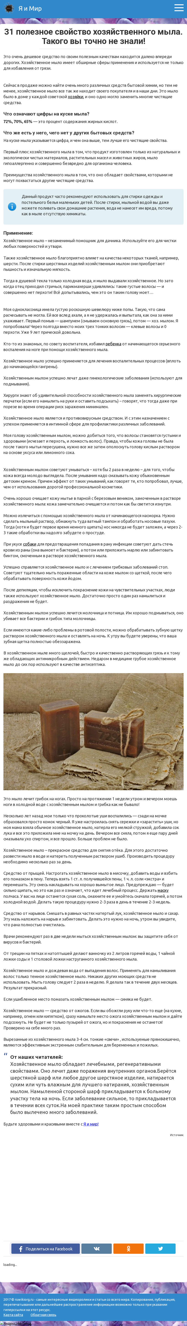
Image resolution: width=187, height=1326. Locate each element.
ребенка (113, 343)
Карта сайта (13, 1315)
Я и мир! (91, 1124)
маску (163, 890)
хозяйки (75, 96)
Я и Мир (29, 8)
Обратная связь (43, 1315)
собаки (29, 544)
